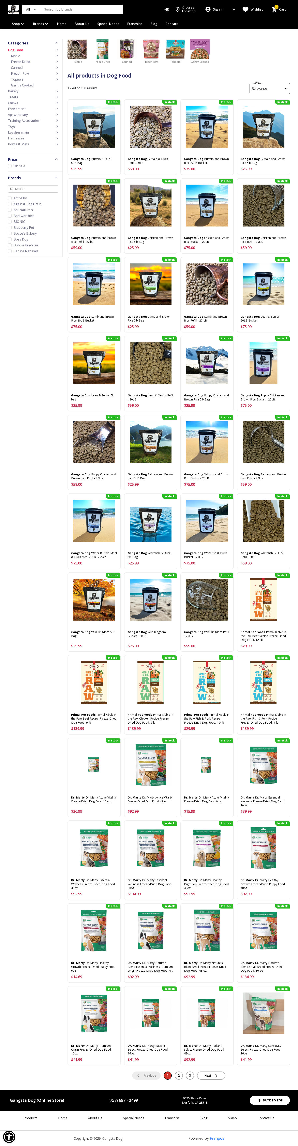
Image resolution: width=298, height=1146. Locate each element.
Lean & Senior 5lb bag (93, 397)
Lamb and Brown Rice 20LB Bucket (92, 318)
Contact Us (266, 1118)
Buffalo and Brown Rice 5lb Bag (263, 161)
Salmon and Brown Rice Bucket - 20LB (206, 476)
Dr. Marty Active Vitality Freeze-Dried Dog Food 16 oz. (93, 799)
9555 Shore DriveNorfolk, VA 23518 (194, 1100)
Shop (16, 24)
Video (232, 1118)
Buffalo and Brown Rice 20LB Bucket (206, 161)
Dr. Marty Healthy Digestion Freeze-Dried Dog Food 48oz (206, 884)
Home (61, 24)
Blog (153, 24)
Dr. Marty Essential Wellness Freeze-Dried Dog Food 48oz (93, 884)
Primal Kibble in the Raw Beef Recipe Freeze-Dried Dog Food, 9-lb (94, 718)
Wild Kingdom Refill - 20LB (206, 634)
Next (208, 1076)
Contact (171, 24)
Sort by (257, 83)
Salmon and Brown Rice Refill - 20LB (263, 476)
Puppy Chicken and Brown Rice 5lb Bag (206, 397)
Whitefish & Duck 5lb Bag (149, 555)
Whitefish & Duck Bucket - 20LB (205, 555)
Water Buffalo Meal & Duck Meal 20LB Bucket (94, 555)
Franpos (217, 1138)
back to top (273, 1100)
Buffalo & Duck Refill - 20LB (148, 161)
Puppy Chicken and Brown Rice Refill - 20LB (93, 476)
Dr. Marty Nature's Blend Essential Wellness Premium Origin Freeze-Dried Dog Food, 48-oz (150, 967)
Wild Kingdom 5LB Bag (93, 634)
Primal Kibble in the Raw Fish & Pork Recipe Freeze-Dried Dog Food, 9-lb (263, 718)
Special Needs (108, 24)
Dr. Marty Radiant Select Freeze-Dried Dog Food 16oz (148, 1049)
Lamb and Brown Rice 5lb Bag (149, 318)
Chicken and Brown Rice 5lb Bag (150, 240)
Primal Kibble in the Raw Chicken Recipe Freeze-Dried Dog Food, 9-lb (150, 718)
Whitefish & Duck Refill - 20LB (262, 555)
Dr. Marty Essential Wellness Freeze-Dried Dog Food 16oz (262, 801)
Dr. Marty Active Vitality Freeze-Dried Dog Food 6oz (206, 799)
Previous (150, 1076)
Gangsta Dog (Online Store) (37, 1100)
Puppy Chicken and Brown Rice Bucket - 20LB (263, 397)
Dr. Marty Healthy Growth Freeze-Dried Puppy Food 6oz (93, 966)
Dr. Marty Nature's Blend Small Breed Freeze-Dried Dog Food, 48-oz (205, 966)
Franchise (134, 24)
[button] (9, 1137)
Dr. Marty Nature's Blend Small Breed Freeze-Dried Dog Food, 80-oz (262, 966)
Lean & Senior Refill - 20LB (151, 397)
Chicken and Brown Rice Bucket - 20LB (206, 240)
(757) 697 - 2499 (123, 1100)
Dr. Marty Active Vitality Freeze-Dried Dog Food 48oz (150, 799)
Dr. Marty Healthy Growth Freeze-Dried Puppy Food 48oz (263, 884)
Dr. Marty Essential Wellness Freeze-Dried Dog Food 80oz (149, 884)
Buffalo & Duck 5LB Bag (91, 161)
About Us (82, 24)
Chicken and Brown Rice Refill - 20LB (263, 240)
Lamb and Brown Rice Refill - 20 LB (205, 318)
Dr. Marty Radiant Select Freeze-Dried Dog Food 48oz (204, 1049)
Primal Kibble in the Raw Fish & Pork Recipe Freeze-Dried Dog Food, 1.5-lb (206, 718)
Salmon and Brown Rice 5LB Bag (150, 476)
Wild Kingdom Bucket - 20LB (147, 634)
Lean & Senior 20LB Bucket (260, 318)
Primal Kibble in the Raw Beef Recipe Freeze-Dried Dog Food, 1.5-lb (263, 636)
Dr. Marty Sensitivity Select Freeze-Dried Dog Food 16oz (261, 1049)
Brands (38, 24)
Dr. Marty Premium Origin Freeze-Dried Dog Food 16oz (91, 1049)
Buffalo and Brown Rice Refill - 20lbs (93, 240)
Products (30, 1118)
